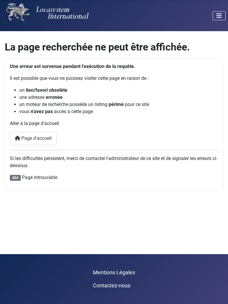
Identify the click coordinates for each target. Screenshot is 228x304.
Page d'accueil (36, 138)
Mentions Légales (114, 273)
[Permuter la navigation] (219, 15)
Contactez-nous (111, 286)
